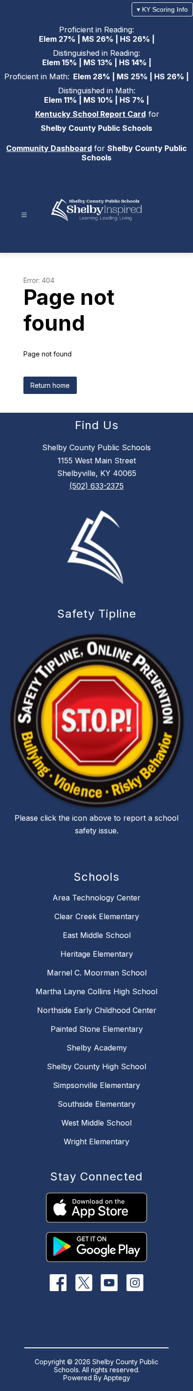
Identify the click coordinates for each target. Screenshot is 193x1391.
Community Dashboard (49, 148)
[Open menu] (24, 215)
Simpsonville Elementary (96, 1085)
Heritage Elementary (96, 954)
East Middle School (97, 935)
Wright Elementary (96, 1141)
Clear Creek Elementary (96, 916)
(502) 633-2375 (96, 486)
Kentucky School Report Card (90, 114)
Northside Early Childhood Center (96, 1010)
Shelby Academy (97, 1047)
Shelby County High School (96, 1066)
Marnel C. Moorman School (97, 972)
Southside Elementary (96, 1104)
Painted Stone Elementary (97, 1029)
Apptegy (117, 1378)
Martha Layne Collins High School (96, 991)
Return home (50, 385)
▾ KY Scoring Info (162, 9)
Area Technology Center (96, 897)
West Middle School (96, 1122)
